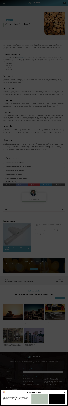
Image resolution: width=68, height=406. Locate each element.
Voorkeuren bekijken (57, 399)
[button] (64, 392)
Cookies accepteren (39, 399)
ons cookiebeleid (13, 402)
